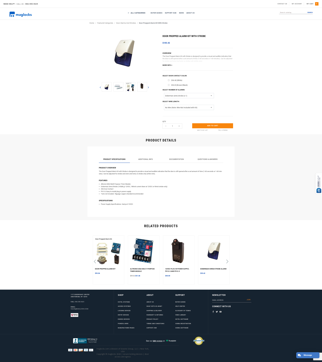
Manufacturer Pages (126, 328)
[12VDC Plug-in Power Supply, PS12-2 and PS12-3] (178, 253)
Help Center (180, 306)
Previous (100, 87)
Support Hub (170, 13)
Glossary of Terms (183, 310)
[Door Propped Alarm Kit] (108, 253)
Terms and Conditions (155, 323)
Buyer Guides (156, 13)
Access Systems (124, 306)
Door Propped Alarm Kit (105, 269)
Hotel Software (181, 319)
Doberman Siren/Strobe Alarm (213, 269)
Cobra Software (181, 328)
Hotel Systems (124, 302)
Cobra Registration (183, 323)
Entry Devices (123, 315)
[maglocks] (34, 14)
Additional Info (145, 159)
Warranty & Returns (155, 315)
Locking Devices (124, 310)
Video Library (180, 315)
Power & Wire (123, 323)
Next (148, 87)
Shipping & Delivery (154, 310)
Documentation (176, 159)
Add (212, 126)
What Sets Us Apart (154, 306)
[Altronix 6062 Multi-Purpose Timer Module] (143, 253)
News (181, 13)
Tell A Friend (223, 130)
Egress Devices (124, 319)
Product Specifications (114, 159)
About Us (190, 13)
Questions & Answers (208, 159)
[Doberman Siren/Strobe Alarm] (213, 253)
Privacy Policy (152, 319)
